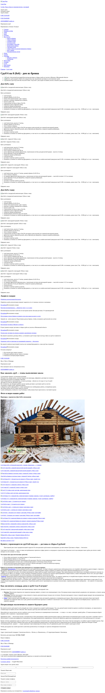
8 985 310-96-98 (5, 15)
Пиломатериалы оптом (13, 51)
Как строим (7, 65)
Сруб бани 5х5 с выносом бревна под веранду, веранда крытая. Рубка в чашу (22, 521)
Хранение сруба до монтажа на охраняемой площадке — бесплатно (20, 341)
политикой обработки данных (31, 691)
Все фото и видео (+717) (7, 540)
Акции (6, 54)
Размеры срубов (8, 31)
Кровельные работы (12, 45)
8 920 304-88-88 (5, 18)
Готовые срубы (11, 41)
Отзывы (6, 62)
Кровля (3, 576)
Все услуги (7, 37)
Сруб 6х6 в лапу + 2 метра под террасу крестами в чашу (16, 509)
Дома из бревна (11, 40)
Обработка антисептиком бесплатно (11, 299)
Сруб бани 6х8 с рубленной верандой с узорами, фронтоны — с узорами (21, 465)
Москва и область (12, 57)
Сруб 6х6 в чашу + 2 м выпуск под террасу (13, 504)
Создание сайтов (5, 661)
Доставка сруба (11, 47)
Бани (5, 34)
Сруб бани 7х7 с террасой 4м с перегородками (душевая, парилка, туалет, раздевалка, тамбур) (27, 498)
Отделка (6, 35)
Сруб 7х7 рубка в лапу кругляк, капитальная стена (15, 493)
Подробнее (4, 305)
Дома (5, 32)
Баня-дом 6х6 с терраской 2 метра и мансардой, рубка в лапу (18, 526)
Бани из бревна (11, 38)
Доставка (6, 56)
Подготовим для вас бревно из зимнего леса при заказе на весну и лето (21, 316)
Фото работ (7, 60)
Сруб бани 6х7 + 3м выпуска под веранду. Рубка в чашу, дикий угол (20, 482)
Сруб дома (9, 69)
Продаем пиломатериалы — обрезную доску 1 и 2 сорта (16, 307)
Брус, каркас (10, 50)
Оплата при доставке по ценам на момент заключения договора (18, 333)
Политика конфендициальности (10, 659)
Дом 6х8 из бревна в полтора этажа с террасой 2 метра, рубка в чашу (20, 476)
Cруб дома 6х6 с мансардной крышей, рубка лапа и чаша (17, 532)
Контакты (6, 66)
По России (10, 59)
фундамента (12, 569)
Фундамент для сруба (13, 44)
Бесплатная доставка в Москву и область (12, 324)
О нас (5, 63)
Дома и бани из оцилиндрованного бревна (19, 48)
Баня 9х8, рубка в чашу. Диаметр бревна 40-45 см (14, 537)
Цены (5, 53)
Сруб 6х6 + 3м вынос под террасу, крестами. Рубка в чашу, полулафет (20, 515)
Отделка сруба (11, 43)
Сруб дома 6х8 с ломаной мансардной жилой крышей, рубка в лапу (20, 470)
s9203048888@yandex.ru (7, 21)
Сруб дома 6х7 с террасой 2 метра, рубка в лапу (14, 487)
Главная (6, 29)
